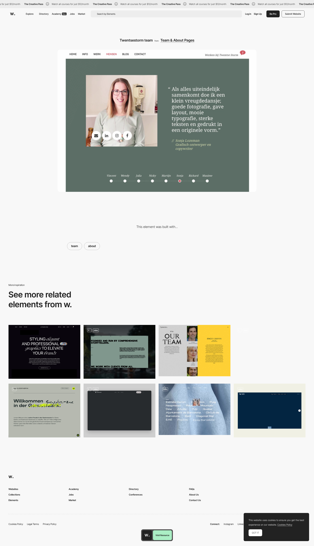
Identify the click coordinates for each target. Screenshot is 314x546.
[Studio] (269, 352)
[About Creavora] (44, 352)
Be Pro (273, 13)
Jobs (72, 13)
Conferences (135, 494)
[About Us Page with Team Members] (269, 410)
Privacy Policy (49, 524)
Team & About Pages (177, 40)
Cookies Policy (16, 524)
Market (81, 13)
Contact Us (195, 500)
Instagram (229, 524)
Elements (13, 500)
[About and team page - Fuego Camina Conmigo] (194, 409)
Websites (13, 489)
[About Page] (119, 410)
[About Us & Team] (44, 410)
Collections (14, 494)
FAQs (191, 489)
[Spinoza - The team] (194, 350)
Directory (44, 13)
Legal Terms (33, 524)
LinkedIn (242, 524)
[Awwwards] (12, 14)
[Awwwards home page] (147, 535)
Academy (59, 13)
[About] (119, 352)
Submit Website (293, 13)
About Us (194, 494)
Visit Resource (162, 535)
